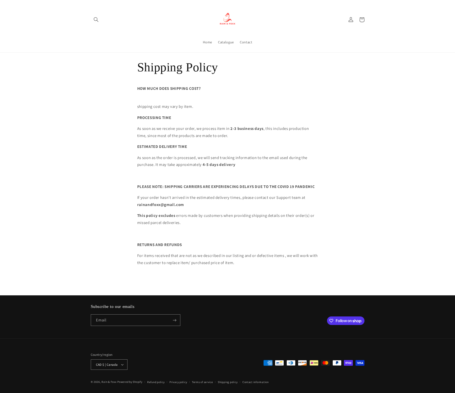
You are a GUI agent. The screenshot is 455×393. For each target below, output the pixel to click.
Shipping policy (227, 382)
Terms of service (202, 382)
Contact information (255, 382)
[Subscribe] (174, 320)
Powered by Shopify (129, 382)
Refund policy (156, 382)
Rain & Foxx (108, 382)
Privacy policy (178, 382)
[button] (96, 19)
